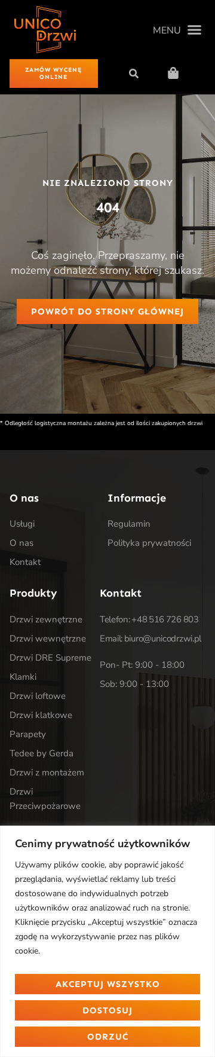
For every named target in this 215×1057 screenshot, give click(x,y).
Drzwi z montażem (47, 772)
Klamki (23, 677)
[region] (107, 941)
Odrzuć (107, 1036)
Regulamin (129, 524)
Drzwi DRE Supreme (50, 658)
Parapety (28, 734)
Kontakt (25, 562)
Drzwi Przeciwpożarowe (45, 799)
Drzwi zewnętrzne (46, 619)
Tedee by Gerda (41, 753)
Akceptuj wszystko (108, 984)
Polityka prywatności (149, 543)
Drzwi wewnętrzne (48, 638)
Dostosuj (107, 1010)
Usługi (22, 524)
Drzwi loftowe (38, 696)
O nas (21, 543)
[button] (177, 30)
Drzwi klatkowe (41, 715)
